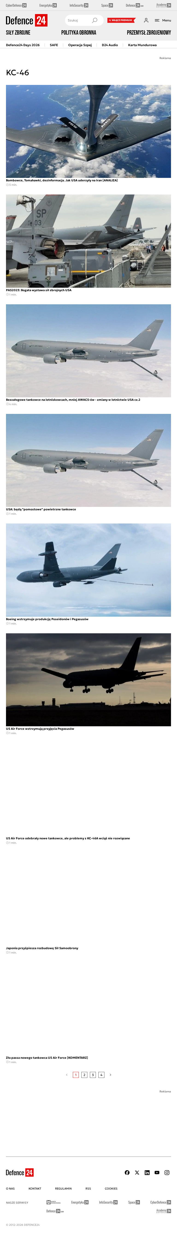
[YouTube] (157, 1172)
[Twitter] (137, 1172)
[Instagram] (167, 1172)
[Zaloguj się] (146, 20)
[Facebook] (127, 1172)
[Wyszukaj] (94, 20)
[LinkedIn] (147, 1172)
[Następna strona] (110, 1075)
